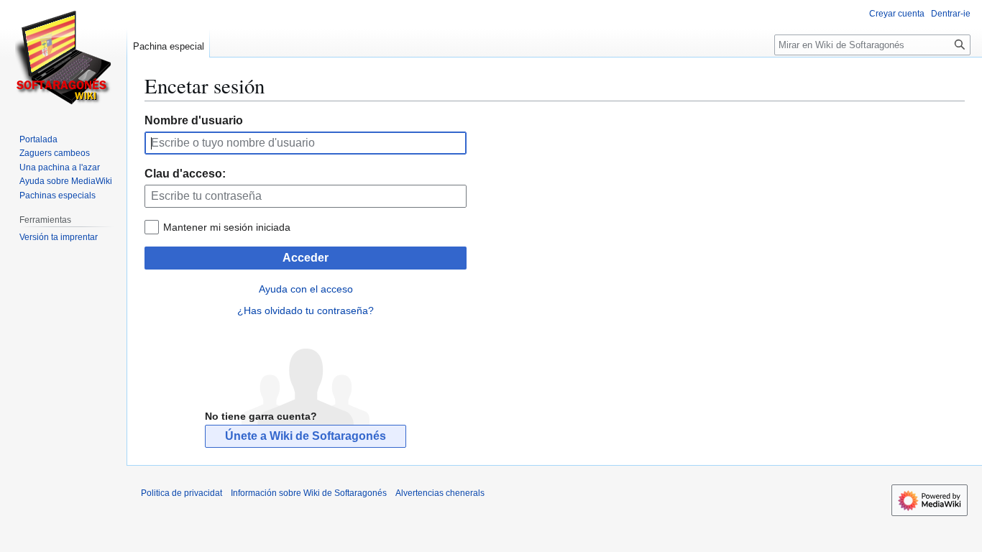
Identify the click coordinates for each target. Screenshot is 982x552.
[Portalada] (63, 57)
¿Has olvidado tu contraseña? (305, 310)
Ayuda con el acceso (306, 289)
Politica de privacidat (181, 493)
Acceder (306, 258)
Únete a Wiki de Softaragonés (305, 436)
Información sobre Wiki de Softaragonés (309, 493)
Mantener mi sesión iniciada (226, 227)
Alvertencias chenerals (440, 493)
